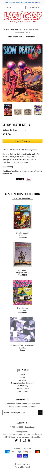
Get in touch (30, 427)
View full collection (22, 198)
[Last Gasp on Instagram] (24, 440)
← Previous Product (15, 36)
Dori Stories (22, 308)
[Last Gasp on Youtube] (29, 440)
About (22, 377)
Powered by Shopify (22, 467)
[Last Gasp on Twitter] (16, 440)
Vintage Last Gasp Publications (25, 30)
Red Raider (22, 270)
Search (22, 375)
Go (40, 412)
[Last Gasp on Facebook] (20, 440)
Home (6, 30)
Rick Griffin (22, 235)
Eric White (22, 348)
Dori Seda (22, 310)
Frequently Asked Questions (22, 383)
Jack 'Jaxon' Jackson (22, 273)
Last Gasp (26, 464)
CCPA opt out (22, 391)
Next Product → (32, 36)
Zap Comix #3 (22, 233)
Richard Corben (9, 130)
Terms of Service (22, 388)
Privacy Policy (22, 386)
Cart (35, 7)
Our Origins (22, 380)
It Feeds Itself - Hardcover (22, 345)
